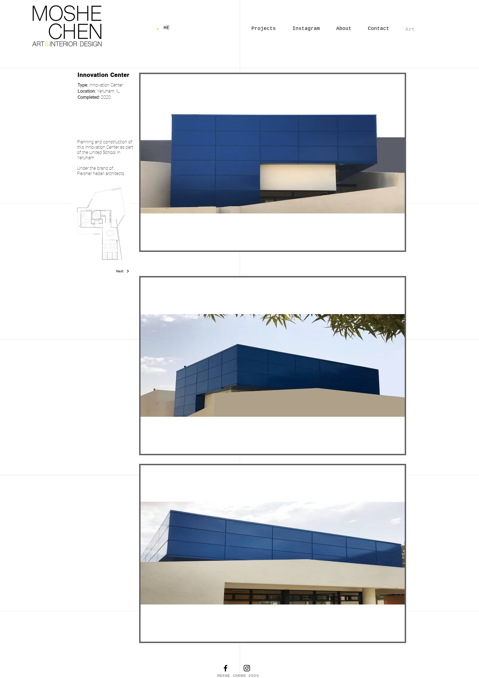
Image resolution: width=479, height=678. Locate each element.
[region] (105, 93)
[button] (379, 26)
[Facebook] (225, 668)
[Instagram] (247, 668)
